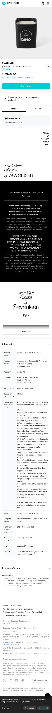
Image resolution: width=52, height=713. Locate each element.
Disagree (5, 708)
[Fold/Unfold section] (26, 344)
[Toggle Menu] (48, 3)
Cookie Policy (8, 615)
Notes (38, 109)
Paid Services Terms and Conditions (18, 609)
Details (14, 109)
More (24, 331)
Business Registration (11, 644)
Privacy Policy (38, 612)
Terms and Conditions (12, 606)
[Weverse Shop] (4, 3)
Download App (42, 680)
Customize (29, 708)
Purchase (26, 86)
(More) (27, 702)
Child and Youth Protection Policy (16, 612)
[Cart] (42, 3)
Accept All (43, 708)
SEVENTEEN (8, 63)
